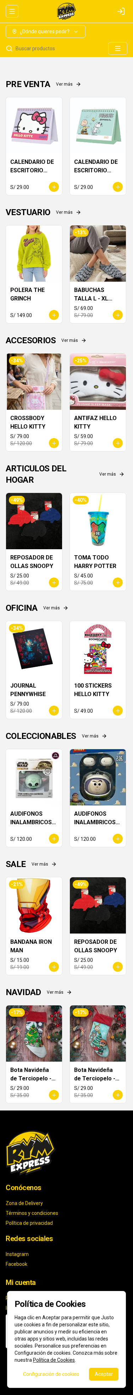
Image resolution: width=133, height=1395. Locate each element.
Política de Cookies (54, 1360)
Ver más (64, 84)
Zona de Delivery (24, 1203)
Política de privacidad (29, 1223)
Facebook (16, 1264)
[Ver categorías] (117, 48)
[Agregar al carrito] (54, 187)
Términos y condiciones (32, 1213)
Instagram (17, 1254)
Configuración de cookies (51, 1374)
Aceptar (104, 1374)
